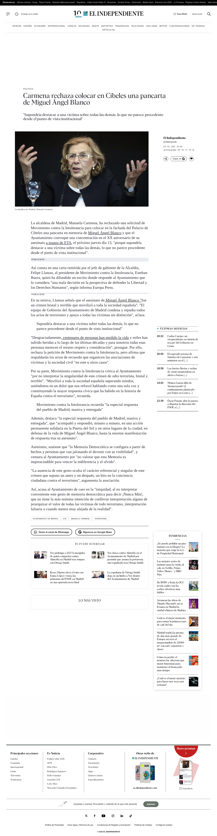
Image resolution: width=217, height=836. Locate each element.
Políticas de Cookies (143, 824)
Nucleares (111, 2)
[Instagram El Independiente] (113, 816)
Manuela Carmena (80, 519)
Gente (95, 25)
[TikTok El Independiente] (130, 816)
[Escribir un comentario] (191, 158)
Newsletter (93, 767)
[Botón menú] (8, 14)
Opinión (16, 25)
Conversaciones (179, 25)
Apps (90, 771)
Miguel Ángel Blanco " (123, 300)
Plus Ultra (52, 767)
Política (28, 88)
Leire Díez (52, 783)
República (81, 2)
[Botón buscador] (209, 14)
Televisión (137, 25)
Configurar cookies (164, 824)
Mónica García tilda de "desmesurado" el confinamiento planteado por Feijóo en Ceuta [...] (180, 387)
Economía (40, 25)
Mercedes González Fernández (62, 788)
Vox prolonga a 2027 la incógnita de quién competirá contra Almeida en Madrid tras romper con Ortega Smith (67, 557)
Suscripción (93, 763)
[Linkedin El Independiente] (122, 816)
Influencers (136, 2)
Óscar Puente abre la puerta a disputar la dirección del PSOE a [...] (182, 404)
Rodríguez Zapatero (56, 771)
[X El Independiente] (86, 816)
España (28, 25)
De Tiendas (198, 25)
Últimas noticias (24, 2)
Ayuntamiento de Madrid (45, 519)
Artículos (108, 29)
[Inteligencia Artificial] (145, 782)
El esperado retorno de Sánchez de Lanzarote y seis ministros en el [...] (182, 357)
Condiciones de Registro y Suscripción (114, 824)
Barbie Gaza (148, 2)
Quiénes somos (95, 775)
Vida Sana (151, 25)
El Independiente (174, 137)
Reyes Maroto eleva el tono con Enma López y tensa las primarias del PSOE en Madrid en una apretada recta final (67, 577)
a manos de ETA (58, 243)
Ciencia (72, 25)
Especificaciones (96, 779)
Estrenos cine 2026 (163, 2)
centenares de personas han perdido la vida (95, 337)
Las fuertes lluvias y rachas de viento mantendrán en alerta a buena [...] (182, 372)
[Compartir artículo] (165, 158)
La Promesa (178, 2)
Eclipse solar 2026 (56, 759)
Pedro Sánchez (54, 775)
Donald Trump (124, 2)
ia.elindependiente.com (145, 788)
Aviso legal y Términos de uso (80, 824)
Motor (163, 25)
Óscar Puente (45, 2)
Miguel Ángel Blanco (104, 233)
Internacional (56, 25)
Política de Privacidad (54, 824)
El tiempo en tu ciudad (29, 14)
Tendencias (122, 25)
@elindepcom (170, 142)
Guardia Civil (53, 779)
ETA (64, 519)
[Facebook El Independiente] (94, 816)
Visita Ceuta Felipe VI (96, 2)
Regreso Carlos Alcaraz (195, 2)
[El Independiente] (108, 14)
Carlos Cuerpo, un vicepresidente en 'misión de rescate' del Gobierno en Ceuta (182, 341)
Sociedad (84, 25)
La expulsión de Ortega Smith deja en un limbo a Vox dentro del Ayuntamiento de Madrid (123, 576)
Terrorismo (101, 519)
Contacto (92, 759)
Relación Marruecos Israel (63, 2)
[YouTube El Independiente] (103, 816)
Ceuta (34, 2)
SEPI (49, 763)
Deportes (107, 25)
